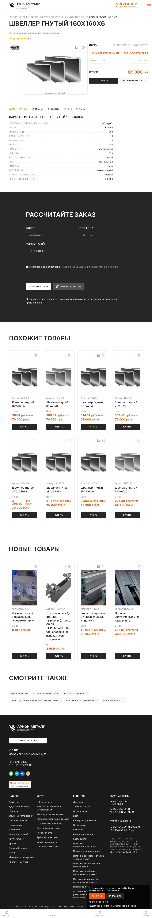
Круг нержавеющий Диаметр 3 (82, 700)
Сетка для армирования (46, 693)
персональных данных (75, 266)
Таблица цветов (81, 806)
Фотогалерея (80, 811)
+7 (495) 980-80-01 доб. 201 (125, 827)
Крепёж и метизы (18, 862)
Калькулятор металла (84, 820)
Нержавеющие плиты (75, 693)
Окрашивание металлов (49, 823)
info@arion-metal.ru (126, 7)
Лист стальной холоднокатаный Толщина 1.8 (36, 700)
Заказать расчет (38, 286)
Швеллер (14, 811)
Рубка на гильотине (47, 837)
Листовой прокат (18, 848)
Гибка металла (44, 802)
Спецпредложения (83, 834)
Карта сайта (79, 839)
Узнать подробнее (98, 901)
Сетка (12, 852)
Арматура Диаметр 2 (114, 700)
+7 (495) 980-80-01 (126, 4)
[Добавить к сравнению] (76, 47)
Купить (24, 427)
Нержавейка (15, 825)
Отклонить (115, 896)
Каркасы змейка (19, 693)
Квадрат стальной (18, 834)
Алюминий (14, 829)
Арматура (14, 802)
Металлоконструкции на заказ (53, 819)
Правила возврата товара (86, 851)
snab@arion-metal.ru (122, 830)
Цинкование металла (48, 846)
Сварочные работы (47, 842)
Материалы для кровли (21, 857)
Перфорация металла (48, 828)
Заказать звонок (28, 740)
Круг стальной (16, 839)
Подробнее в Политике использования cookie (112, 905)
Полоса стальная (18, 820)
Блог (75, 816)
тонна (94, 60)
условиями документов (104, 266)
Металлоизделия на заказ (50, 814)
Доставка (78, 802)
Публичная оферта (83, 886)
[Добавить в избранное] (83, 47)
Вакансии (78, 829)
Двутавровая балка (19, 806)
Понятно (97, 896)
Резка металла (44, 832)
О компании (79, 825)
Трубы (12, 843)
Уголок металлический (21, 816)
